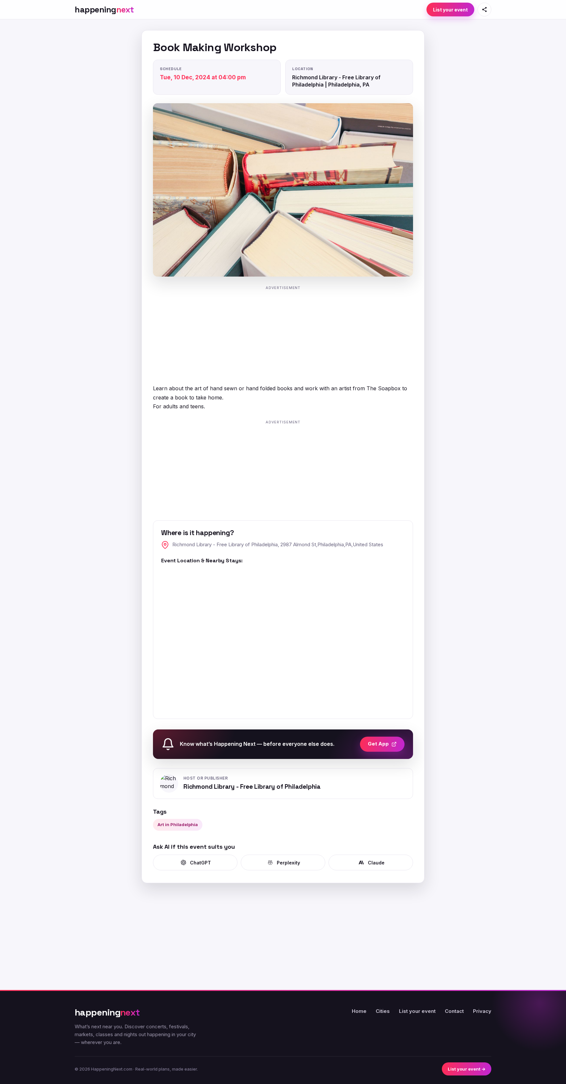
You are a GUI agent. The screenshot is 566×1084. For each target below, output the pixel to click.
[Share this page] (484, 9)
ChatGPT (200, 862)
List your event (450, 9)
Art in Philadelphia (178, 824)
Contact (454, 1011)
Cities (383, 1011)
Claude (376, 862)
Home (359, 1011)
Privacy (482, 1011)
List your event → (466, 1069)
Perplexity (288, 862)
